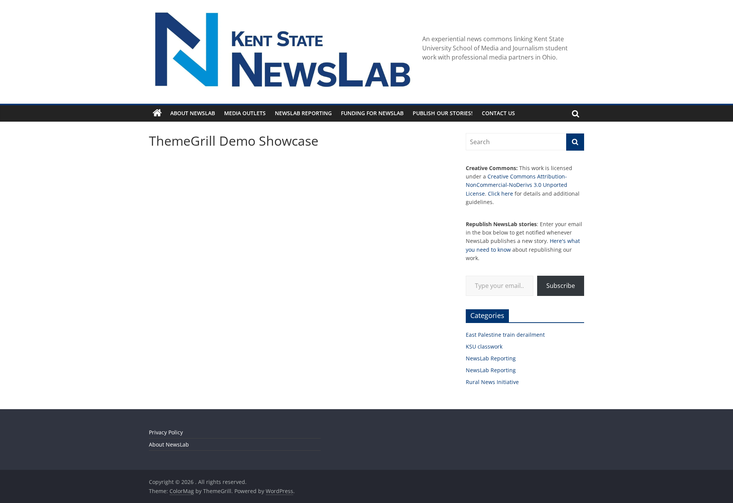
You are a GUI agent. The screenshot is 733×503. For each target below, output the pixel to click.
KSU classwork (484, 346)
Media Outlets (245, 113)
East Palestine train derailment (505, 334)
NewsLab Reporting (303, 113)
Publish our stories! (443, 113)
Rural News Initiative (492, 382)
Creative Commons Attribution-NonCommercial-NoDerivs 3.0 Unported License (516, 185)
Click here (500, 193)
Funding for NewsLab (372, 113)
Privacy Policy (166, 432)
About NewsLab (192, 113)
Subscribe (560, 285)
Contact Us (498, 113)
